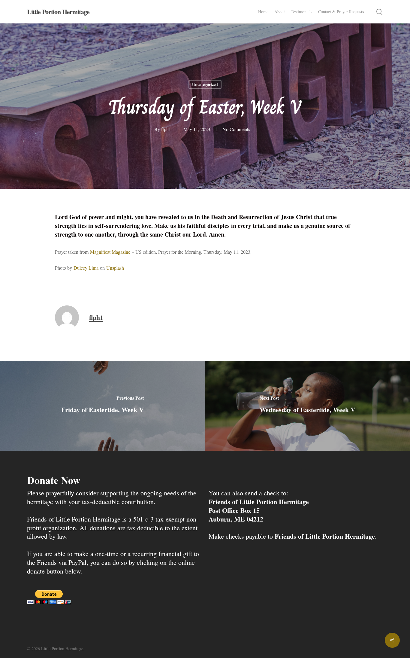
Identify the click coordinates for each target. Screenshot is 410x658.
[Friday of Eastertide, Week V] (102, 406)
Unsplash (115, 268)
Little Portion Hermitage (58, 11)
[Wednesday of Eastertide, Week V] (307, 406)
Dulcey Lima (86, 268)
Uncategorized (205, 84)
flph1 (166, 129)
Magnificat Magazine (110, 252)
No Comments (236, 129)
